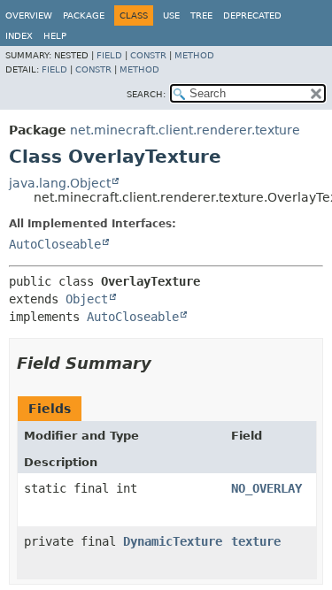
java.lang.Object (60, 183)
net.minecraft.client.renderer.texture (185, 130)
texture (256, 541)
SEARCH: (146, 94)
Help (54, 36)
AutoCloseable (55, 244)
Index (19, 36)
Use (171, 15)
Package (83, 15)
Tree (201, 15)
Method (194, 55)
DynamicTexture (172, 541)
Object (87, 299)
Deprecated (252, 15)
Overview (28, 15)
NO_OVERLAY (266, 488)
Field (109, 55)
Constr (148, 55)
